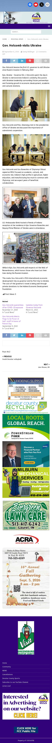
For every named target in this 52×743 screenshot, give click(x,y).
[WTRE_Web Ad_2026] (26, 439)
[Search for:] (26, 32)
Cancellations (7, 674)
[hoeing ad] (26, 399)
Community (6, 667)
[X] (41, 4)
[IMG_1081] (26, 496)
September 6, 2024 (11, 52)
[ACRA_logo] (26, 542)
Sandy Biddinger (28, 52)
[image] (26, 607)
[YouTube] (36, 4)
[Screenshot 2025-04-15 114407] (26, 529)
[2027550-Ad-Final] (26, 466)
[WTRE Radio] (26, 22)
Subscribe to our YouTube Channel (15, 682)
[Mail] (47, 4)
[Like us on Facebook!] (30, 4)
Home (4, 663)
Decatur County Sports (11, 678)
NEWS (4, 670)
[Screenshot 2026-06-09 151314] (26, 412)
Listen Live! (6, 686)
